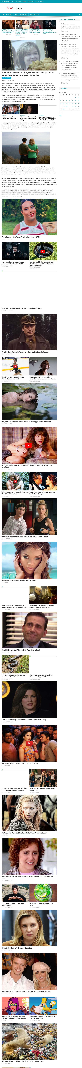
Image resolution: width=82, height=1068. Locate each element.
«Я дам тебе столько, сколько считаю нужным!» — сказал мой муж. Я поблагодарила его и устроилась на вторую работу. (70, 37)
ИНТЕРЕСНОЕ (31, 1)
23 (78, 106)
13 (69, 103)
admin (13, 80)
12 (66, 103)
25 (63, 109)
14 (72, 103)
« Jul (60, 115)
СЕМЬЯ (24, 1)
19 (66, 106)
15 (75, 103)
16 (78, 103)
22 (75, 106)
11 (63, 103)
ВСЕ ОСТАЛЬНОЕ (39, 1)
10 (60, 103)
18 (63, 106)
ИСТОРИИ (18, 1)
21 (72, 106)
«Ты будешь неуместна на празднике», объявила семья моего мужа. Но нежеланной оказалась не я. (70, 27)
